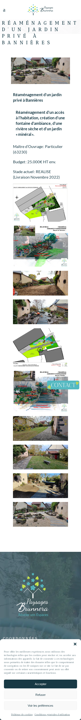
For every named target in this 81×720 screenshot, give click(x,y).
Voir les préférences (40, 705)
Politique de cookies (22, 714)
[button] (75, 644)
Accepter (40, 684)
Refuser (40, 694)
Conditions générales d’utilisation (52, 714)
